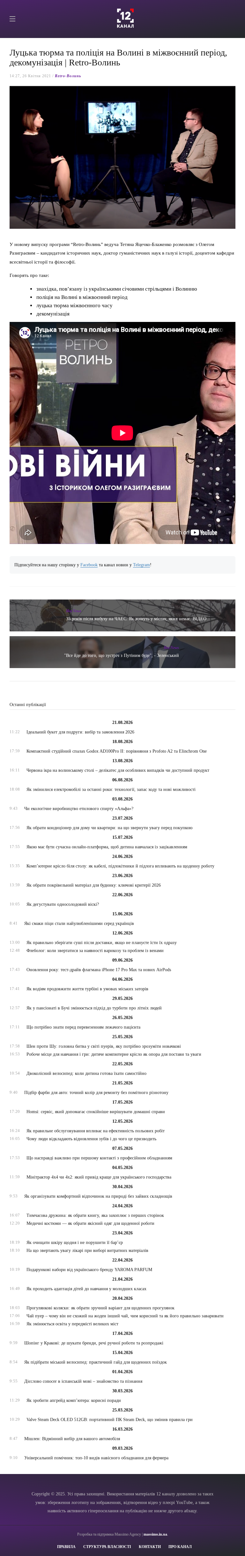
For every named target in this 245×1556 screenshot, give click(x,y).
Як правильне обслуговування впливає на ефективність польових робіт (95, 1130)
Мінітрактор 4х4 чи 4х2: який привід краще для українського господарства (98, 1177)
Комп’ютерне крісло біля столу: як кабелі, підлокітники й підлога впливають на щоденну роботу (120, 866)
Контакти (150, 1547)
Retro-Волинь (68, 76)
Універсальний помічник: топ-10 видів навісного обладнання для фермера (96, 1457)
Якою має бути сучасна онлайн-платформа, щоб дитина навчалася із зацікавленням (106, 847)
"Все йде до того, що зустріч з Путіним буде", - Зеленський (121, 655)
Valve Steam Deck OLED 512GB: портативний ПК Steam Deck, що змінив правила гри (109, 1419)
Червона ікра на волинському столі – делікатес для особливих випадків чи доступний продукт (117, 770)
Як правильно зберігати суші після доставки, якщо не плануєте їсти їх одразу (101, 942)
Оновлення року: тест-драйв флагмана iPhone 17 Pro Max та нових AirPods (98, 969)
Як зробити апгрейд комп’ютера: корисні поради (73, 1400)
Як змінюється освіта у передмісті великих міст (72, 1323)
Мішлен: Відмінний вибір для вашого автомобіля (72, 1438)
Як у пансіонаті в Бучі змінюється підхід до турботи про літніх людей (94, 1008)
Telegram (141, 564)
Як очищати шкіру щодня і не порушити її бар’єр (74, 1242)
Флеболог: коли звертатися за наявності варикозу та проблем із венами (95, 950)
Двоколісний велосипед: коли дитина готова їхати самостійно (86, 1073)
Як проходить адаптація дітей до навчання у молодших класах (86, 1288)
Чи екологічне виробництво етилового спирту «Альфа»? (78, 808)
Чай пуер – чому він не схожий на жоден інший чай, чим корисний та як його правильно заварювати (125, 1316)
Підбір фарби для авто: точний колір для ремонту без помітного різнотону (96, 1092)
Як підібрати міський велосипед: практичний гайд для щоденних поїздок (95, 1362)
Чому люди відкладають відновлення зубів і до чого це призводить (91, 1138)
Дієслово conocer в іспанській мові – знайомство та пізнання (83, 1381)
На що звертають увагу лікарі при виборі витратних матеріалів (87, 1250)
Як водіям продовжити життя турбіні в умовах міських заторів (87, 988)
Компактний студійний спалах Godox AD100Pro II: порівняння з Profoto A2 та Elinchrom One (116, 751)
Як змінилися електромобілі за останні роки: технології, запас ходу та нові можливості (111, 789)
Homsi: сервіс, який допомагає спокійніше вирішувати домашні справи (95, 1111)
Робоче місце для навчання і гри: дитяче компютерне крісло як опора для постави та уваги (113, 1054)
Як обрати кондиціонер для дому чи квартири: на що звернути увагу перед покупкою (109, 827)
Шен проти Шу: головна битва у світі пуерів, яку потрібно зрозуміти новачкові (103, 1046)
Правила (66, 1547)
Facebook (89, 564)
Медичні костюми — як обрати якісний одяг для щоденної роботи (90, 1223)
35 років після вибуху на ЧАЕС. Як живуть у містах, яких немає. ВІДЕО (136, 618)
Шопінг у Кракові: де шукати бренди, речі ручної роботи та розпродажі (93, 1343)
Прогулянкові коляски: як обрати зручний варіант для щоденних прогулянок (100, 1308)
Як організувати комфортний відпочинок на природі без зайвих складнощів (98, 1196)
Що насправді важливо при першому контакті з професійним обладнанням (99, 1158)
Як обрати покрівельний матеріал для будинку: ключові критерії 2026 (93, 885)
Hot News (73, 611)
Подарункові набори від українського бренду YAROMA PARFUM (89, 1269)
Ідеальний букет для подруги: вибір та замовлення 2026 (80, 732)
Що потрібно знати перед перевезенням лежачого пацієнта (83, 1027)
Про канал (180, 1547)
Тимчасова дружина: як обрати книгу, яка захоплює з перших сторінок (95, 1215)
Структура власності (107, 1547)
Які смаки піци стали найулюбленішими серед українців (79, 923)
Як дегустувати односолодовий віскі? (62, 904)
